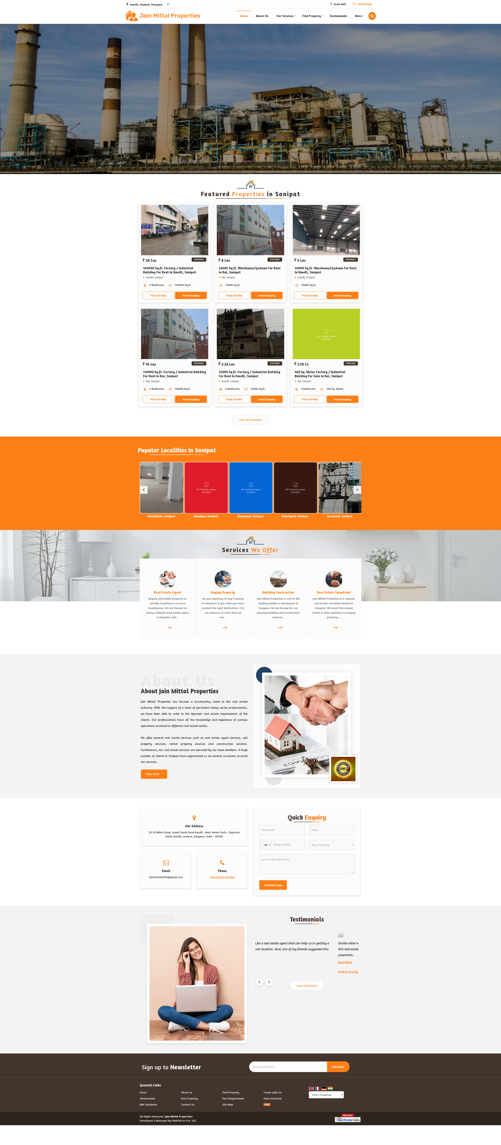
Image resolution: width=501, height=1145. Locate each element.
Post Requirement (233, 1098)
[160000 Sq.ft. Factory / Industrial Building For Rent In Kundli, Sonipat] (174, 230)
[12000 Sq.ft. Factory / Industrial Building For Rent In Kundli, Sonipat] (250, 334)
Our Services (285, 16)
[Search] (372, 16)
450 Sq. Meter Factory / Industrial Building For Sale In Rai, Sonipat (320, 374)
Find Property (311, 16)
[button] (222, 877)
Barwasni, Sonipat (295, 516)
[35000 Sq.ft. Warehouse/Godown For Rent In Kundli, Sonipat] (326, 230)
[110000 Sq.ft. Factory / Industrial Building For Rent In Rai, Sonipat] (174, 334)
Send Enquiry (191, 295)
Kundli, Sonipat (340, 516)
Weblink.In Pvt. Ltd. (184, 1120)
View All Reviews (307, 985)
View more (152, 774)
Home (244, 16)
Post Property (189, 1098)
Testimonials (338, 16)
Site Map (227, 1104)
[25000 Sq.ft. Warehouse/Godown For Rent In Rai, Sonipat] (250, 230)
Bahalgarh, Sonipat (250, 516)
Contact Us (187, 1104)
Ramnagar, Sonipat (206, 516)
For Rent (199, 259)
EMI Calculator (148, 1104)
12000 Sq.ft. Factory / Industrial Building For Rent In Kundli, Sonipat (249, 374)
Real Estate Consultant (334, 592)
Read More (262, 945)
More (358, 16)
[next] (357, 490)
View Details (158, 295)
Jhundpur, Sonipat (161, 516)
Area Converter (273, 1098)
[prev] (144, 490)
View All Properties (250, 419)
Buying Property (223, 592)
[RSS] (267, 1104)
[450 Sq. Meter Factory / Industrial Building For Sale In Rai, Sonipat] (326, 334)
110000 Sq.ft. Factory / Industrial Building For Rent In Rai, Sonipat (174, 374)
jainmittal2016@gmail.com (166, 877)
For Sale (351, 363)
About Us (262, 16)
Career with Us (272, 1092)
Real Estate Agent (167, 592)
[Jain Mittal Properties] (162, 16)
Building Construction (278, 592)
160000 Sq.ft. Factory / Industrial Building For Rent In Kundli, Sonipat (169, 270)
